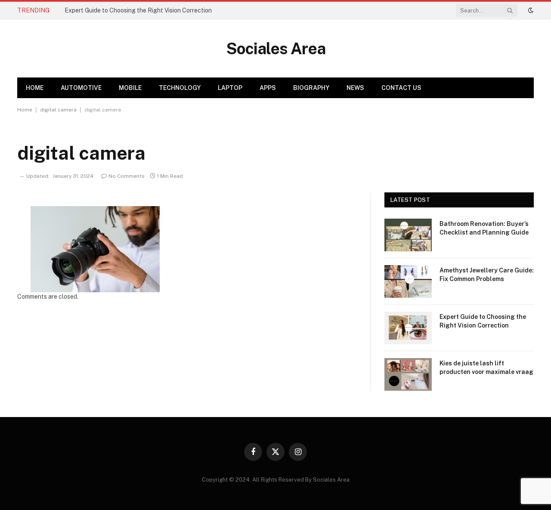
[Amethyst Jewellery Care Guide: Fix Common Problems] (408, 281)
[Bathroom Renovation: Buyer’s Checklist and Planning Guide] (408, 235)
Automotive (81, 87)
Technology (180, 87)
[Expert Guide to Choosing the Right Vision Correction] (408, 328)
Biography (311, 87)
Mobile (130, 87)
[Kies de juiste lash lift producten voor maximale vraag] (408, 374)
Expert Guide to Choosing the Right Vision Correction (138, 10)
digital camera (58, 110)
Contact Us (401, 87)
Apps (268, 87)
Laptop (230, 87)
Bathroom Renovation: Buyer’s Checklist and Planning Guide (484, 228)
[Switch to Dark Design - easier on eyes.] (530, 10)
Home (34, 87)
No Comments (126, 176)
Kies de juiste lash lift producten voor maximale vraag (486, 367)
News (355, 87)
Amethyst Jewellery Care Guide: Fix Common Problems (487, 274)
